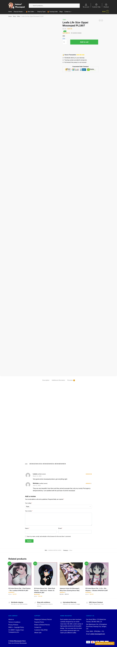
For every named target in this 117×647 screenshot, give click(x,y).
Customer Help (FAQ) (40, 630)
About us (11, 619)
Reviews (70, 380)
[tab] (45, 379)
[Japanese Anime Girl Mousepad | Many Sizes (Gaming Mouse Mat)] (71, 573)
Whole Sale (37, 632)
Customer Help (96, 7)
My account (86, 7)
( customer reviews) (76, 33)
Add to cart (84, 42)
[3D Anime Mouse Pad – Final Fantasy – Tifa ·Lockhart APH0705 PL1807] (20, 573)
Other (18, 16)
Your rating (28, 503)
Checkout (106, 7)
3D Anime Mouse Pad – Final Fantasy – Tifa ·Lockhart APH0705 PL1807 (19, 589)
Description (45, 380)
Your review (29, 511)
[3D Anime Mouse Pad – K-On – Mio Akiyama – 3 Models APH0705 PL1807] (97, 573)
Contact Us (37, 627)
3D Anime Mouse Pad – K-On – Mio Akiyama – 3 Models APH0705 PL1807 (96, 589)
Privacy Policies (13, 624)
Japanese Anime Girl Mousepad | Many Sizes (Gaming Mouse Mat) (69, 589)
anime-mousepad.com (97, 634)
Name (27, 528)
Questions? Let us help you (105, 643)
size (64, 36)
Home (10, 16)
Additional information (58, 380)
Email (60, 528)
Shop (14, 16)
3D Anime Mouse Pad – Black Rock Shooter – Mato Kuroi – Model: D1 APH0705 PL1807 (44, 590)
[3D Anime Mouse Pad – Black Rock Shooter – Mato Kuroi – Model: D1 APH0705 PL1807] (45, 573)
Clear (64, 38)
